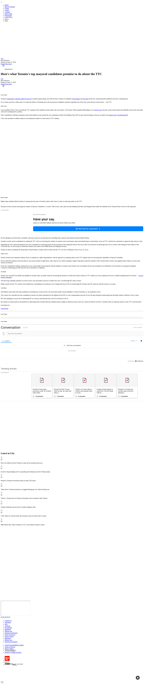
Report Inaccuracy (6, 64)
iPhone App (8, 631)
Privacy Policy (9, 636)
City (2, 58)
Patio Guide (8, 14)
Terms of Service (10, 635)
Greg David (4, 308)
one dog (85, 99)
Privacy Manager (10, 650)
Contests (7, 12)
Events (7, 10)
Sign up (140, 327)
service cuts (97, 110)
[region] (72, 344)
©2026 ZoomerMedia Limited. (14, 645)
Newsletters (8, 628)
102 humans (76, 99)
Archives (7, 626)
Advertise (8, 622)
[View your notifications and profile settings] (141, 341)
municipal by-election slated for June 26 (19, 99)
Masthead (8, 629)
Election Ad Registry (11, 633)
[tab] (6, 341)
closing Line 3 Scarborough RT (118, 115)
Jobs (6, 624)
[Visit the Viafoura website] (139, 361)
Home (7, 5)
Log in (135, 327)
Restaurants (8, 15)
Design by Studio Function (13, 652)
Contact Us (8, 620)
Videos (7, 8)
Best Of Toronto (10, 7)
